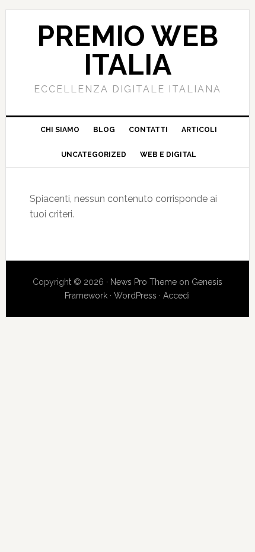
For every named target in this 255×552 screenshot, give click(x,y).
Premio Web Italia (127, 50)
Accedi (176, 295)
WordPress (135, 295)
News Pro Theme (143, 282)
